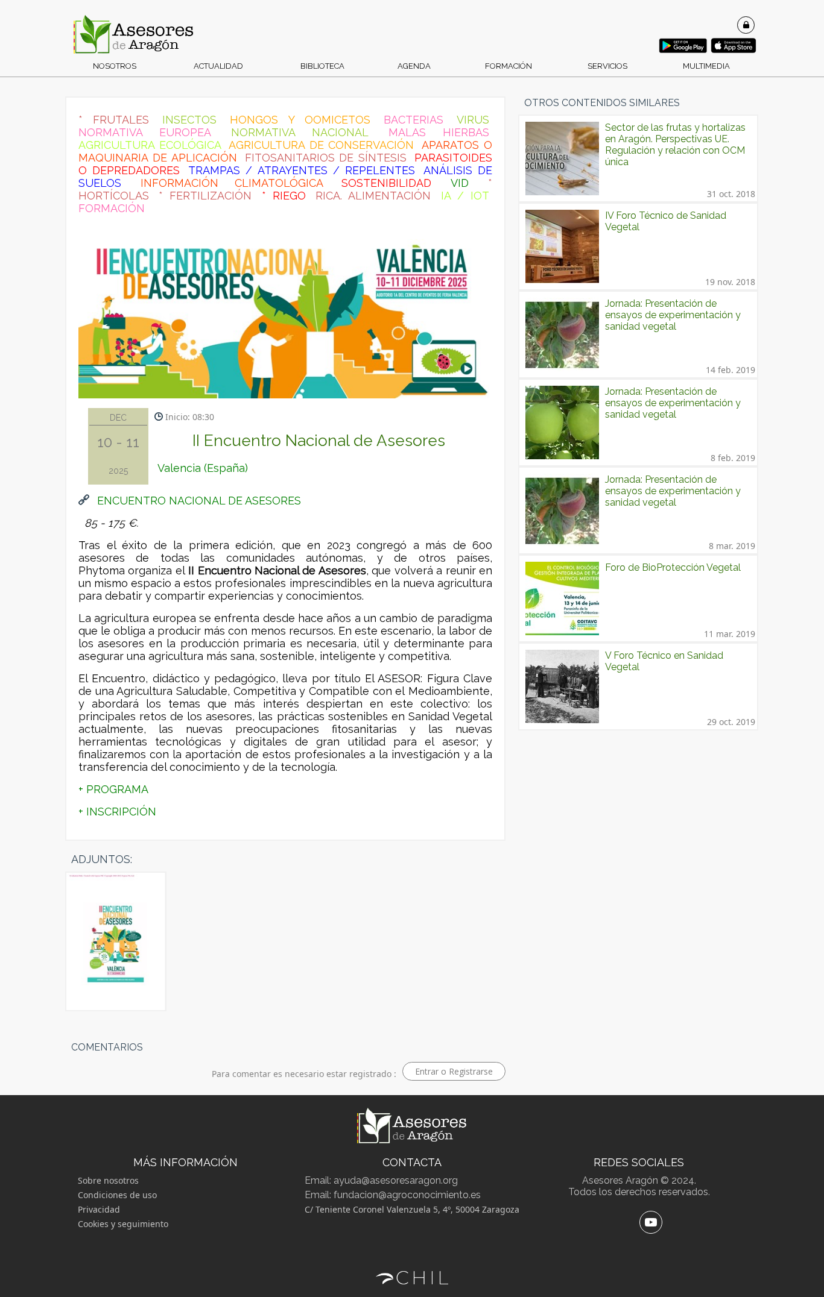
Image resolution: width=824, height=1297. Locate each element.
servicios (607, 66)
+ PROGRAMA (113, 789)
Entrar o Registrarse (454, 1071)
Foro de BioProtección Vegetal (673, 567)
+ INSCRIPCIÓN (117, 811)
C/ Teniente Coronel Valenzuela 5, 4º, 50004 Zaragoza (412, 1209)
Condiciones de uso (117, 1195)
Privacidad (99, 1209)
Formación (508, 66)
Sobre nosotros (108, 1180)
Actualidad (218, 66)
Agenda (414, 66)
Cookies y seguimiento (123, 1223)
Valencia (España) (202, 468)
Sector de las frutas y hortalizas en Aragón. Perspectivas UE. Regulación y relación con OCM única (675, 145)
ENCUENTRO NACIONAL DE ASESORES (197, 500)
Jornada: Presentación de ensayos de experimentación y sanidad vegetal (673, 315)
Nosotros (114, 66)
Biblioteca (322, 66)
